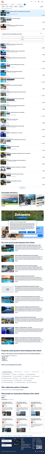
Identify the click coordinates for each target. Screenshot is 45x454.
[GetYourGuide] (2, 2)
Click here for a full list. (19, 389)
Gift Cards (33, 445)
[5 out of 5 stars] (8, 404)
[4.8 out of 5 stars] (4, 399)
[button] (22, 13)
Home (2, 435)
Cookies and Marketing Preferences (26, 444)
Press (33, 444)
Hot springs (4, 359)
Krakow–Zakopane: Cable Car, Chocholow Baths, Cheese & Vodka (7, 403)
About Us (33, 440)
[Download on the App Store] (17, 444)
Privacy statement (14, 239)
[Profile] (42, 1)
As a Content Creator (39, 441)
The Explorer (33, 448)
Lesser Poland (10, 435)
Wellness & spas (4, 358)
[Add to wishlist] (5, 11)
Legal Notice (22, 441)
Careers (33, 441)
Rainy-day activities (5, 356)
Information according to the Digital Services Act (26, 448)
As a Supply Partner (38, 440)
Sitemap (22, 449)
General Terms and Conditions (25, 445)
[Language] (38, 1)
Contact (22, 440)
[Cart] (35, 1)
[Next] (43, 200)
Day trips (3, 357)
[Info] (11, 8)
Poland (5, 435)
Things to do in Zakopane (17, 435)
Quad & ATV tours (5, 360)
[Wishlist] (31, 1)
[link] (22, 13)
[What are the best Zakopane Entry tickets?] (43, 365)
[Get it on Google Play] (17, 441)
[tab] (7, 372)
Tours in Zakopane (24, 435)
